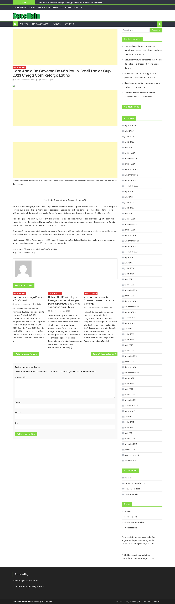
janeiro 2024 (130, 296)
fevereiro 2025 (131, 224)
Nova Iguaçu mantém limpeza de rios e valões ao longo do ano (142, 85)
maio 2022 (129, 383)
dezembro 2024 (132, 235)
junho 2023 (129, 334)
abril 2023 (129, 345)
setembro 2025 (131, 186)
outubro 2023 (130, 312)
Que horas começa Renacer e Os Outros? (29, 298)
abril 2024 (129, 279)
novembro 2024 (132, 241)
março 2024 (130, 285)
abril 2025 (129, 213)
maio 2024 (129, 274)
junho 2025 (129, 202)
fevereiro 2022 (131, 400)
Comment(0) (47, 80)
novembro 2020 (132, 455)
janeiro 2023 (130, 361)
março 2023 (130, 350)
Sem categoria (19, 67)
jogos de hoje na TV (29, 580)
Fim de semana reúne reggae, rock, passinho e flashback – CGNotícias (70, 2)
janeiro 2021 (130, 449)
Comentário (21, 377)
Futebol (68, 7)
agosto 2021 (130, 411)
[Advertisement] (65, 47)
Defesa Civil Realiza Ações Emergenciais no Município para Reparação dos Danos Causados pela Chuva (64, 302)
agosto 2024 (130, 257)
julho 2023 (129, 329)
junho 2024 (130, 268)
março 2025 (130, 219)
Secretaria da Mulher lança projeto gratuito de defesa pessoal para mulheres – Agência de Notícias (143, 50)
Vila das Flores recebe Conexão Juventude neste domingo (99, 300)
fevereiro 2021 (131, 444)
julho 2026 (129, 131)
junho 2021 (129, 422)
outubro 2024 (131, 246)
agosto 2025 (130, 191)
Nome (17, 402)
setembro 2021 (131, 405)
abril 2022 (129, 389)
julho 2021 (129, 416)
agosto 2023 (130, 323)
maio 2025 (129, 208)
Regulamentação (55, 7)
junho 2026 (129, 136)
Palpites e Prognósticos (135, 483)
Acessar (128, 511)
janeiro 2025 (130, 230)
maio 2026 (129, 142)
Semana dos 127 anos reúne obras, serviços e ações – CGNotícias (140, 94)
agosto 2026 (130, 125)
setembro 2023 (131, 318)
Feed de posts (131, 517)
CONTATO (78, 7)
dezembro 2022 (131, 367)
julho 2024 (129, 263)
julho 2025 (129, 197)
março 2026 (130, 153)
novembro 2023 (132, 307)
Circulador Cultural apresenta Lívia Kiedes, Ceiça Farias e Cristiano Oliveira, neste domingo (143, 64)
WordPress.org (131, 528)
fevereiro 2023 (131, 356)
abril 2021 (128, 433)
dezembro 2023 (131, 301)
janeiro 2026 (130, 164)
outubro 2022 (130, 378)
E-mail (18, 412)
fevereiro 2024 (131, 290)
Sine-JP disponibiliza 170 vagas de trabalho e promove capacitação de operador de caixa (105, 354)
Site (16, 423)
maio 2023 (129, 339)
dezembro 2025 (131, 169)
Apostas (41, 7)
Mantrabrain (47, 601)
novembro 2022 (132, 372)
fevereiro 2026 (131, 158)
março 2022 (130, 394)
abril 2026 (129, 147)
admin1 (38, 304)
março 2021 (130, 438)
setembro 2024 (131, 252)
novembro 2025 (132, 175)
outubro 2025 (130, 180)
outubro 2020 (131, 460)
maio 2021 (129, 427)
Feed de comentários (134, 522)
